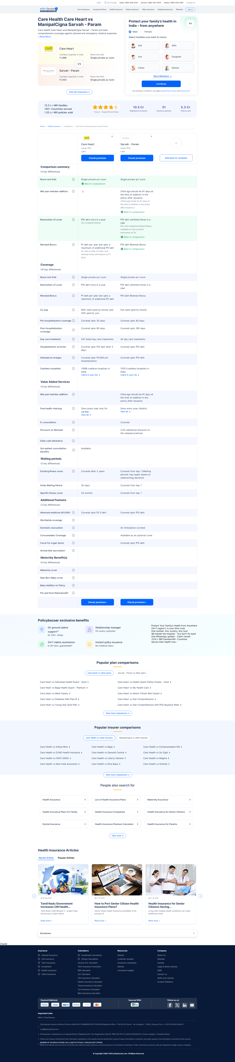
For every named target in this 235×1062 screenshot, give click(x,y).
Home (42, 126)
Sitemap (161, 959)
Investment (46, 966)
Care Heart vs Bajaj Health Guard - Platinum (62, 687)
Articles (121, 955)
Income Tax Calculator (88, 963)
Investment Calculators (91, 955)
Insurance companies (127, 963)
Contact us (162, 974)
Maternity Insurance (157, 799)
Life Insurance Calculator (89, 978)
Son (140, 56)
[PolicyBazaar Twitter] (177, 1005)
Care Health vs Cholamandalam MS (161, 746)
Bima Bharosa (49, 1017)
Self (140, 45)
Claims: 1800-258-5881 (173, 3)
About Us (161, 955)
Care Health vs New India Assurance (58, 764)
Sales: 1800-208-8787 (129, 3)
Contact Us (190, 3)
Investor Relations (165, 982)
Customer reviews (125, 959)
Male (135, 31)
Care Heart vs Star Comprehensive (136, 699)
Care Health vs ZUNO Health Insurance (60, 752)
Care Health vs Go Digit (155, 752)
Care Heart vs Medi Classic (54, 693)
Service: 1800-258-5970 (151, 3)
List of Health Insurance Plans (110, 799)
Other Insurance (48, 974)
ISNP (159, 970)
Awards (121, 966)
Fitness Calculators (89, 959)
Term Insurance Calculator (89, 966)
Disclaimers (45, 933)
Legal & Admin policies (167, 966)
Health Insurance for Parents (162, 824)
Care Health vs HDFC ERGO (54, 758)
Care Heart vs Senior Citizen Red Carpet (139, 693)
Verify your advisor (165, 978)
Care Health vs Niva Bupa (105, 764)
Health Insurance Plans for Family (60, 811)
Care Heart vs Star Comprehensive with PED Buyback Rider (148, 704)
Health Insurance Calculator (90, 982)
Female (148, 31)
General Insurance (49, 955)
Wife (174, 45)
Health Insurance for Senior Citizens (166, 811)
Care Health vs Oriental (155, 764)
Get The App (112, 3)
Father (141, 67)
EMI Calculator (84, 970)
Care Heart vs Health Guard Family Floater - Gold (143, 682)
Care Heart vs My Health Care (133, 687)
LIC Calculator (84, 974)
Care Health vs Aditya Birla (54, 746)
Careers (160, 963)
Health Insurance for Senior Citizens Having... (166, 905)
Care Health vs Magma (155, 758)
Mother (175, 67)
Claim (99, 3)
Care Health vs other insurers (99, 738)
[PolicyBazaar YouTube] (192, 1005)
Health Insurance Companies (110, 811)
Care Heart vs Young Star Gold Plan (58, 704)
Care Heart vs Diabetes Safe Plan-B (58, 699)
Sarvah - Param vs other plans (132, 673)
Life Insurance (47, 959)
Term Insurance (48, 963)
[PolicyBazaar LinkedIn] (184, 1005)
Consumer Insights (126, 970)
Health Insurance (54, 126)
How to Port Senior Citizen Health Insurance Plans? (117, 905)
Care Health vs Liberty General (107, 758)
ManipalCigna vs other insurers (133, 738)
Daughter (176, 56)
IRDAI (40, 1017)
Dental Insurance (51, 824)
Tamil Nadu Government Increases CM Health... (57, 905)
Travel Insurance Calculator (90, 985)
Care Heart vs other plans (99, 673)
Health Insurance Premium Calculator (114, 824)
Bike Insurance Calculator (89, 993)
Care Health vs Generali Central (108, 752)
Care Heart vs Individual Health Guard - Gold (63, 682)
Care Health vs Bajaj (102, 746)
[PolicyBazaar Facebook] (170, 1005)
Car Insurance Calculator (89, 989)
